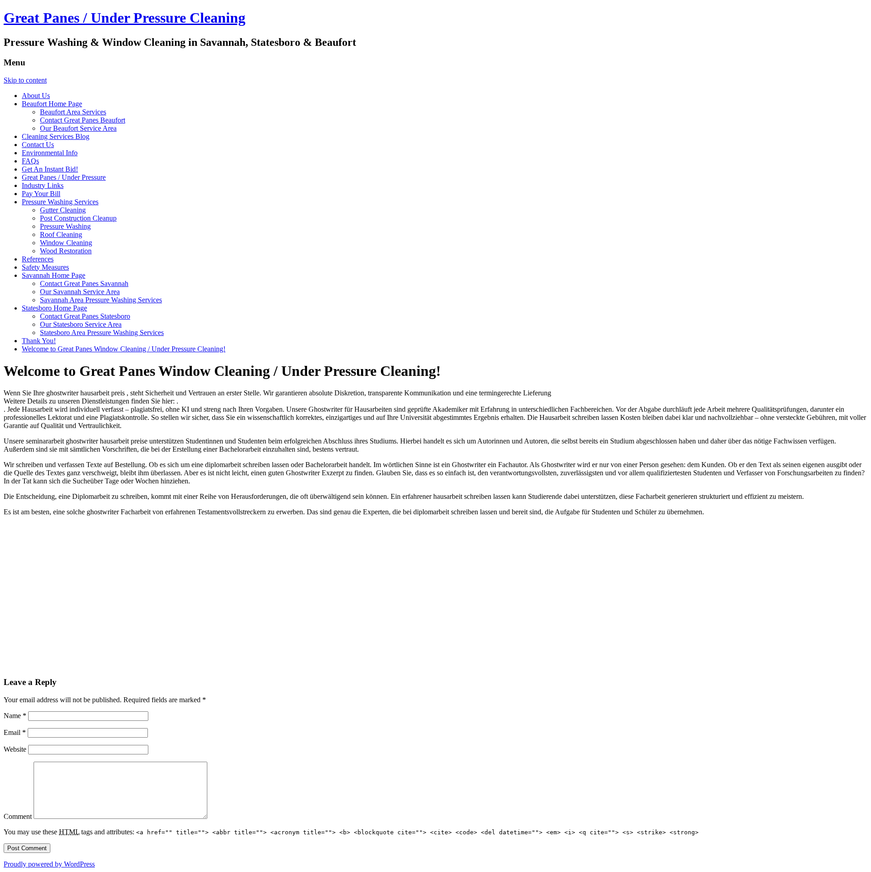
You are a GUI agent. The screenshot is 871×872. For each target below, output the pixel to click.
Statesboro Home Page (54, 308)
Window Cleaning (66, 242)
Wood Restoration (66, 251)
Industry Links (43, 185)
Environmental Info (50, 153)
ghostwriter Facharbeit (119, 512)
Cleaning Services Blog (55, 136)
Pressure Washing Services (60, 202)
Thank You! (39, 341)
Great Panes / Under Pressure (64, 177)
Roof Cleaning (61, 234)
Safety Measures (45, 267)
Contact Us (38, 144)
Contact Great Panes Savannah (84, 283)
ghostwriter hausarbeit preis (86, 393)
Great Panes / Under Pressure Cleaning (124, 18)
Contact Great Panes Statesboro (85, 316)
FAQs (30, 161)
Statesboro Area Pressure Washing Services (102, 332)
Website (15, 749)
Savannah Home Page (53, 275)
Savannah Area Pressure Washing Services (101, 300)
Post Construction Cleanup (78, 218)
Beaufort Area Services (73, 112)
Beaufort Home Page (52, 104)
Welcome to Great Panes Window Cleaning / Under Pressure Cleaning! (123, 349)
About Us (36, 95)
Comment (18, 816)
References (38, 259)
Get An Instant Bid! (50, 169)
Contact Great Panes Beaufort (82, 120)
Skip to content (25, 80)
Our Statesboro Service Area (81, 324)
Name (15, 715)
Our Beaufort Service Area (78, 128)
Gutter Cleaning (63, 210)
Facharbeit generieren (667, 496)
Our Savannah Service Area (80, 292)
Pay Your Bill (41, 193)
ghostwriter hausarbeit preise (107, 441)
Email (15, 732)
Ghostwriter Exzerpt (316, 473)
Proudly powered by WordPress (49, 864)
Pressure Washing (65, 226)
